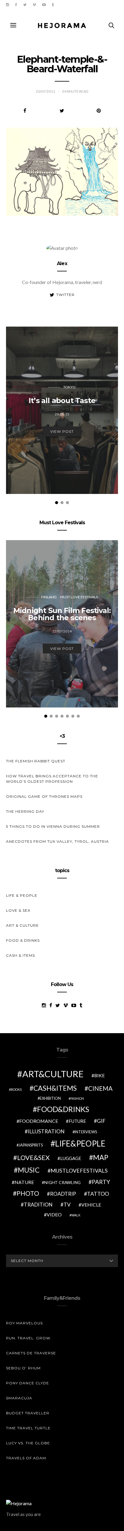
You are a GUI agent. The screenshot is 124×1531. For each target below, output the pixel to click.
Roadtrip (63, 1194)
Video (54, 1214)
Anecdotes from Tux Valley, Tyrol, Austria (57, 841)
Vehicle (91, 1204)
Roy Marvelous (24, 1323)
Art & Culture (22, 925)
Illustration (46, 1131)
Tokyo (69, 387)
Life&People (80, 1143)
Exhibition (50, 1098)
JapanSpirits (31, 1145)
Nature (24, 1182)
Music (29, 1170)
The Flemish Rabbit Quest (35, 761)
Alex (62, 263)
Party (101, 1181)
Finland (48, 597)
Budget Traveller (27, 1413)
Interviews (86, 1132)
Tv (67, 1204)
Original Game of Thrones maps (44, 796)
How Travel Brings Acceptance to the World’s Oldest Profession (52, 779)
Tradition (38, 1204)
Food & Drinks (23, 940)
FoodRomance (38, 1121)
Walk (75, 1215)
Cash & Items (20, 955)
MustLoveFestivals (79, 1170)
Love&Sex (33, 1157)
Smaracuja (19, 1398)
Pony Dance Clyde (27, 1383)
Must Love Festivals (79, 597)
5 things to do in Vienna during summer (53, 826)
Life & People (21, 895)
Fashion (77, 1098)
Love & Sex (18, 910)
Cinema (100, 1088)
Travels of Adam (26, 1458)
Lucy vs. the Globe (28, 1443)
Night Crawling (62, 1182)
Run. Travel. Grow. (28, 1338)
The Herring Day (25, 811)
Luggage (70, 1158)
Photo (28, 1193)
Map (100, 1157)
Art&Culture (53, 1074)
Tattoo (98, 1193)
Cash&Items (55, 1088)
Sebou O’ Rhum (23, 1368)
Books (16, 1089)
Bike (99, 1075)
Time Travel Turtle (28, 1428)
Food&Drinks (63, 1109)
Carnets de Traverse (31, 1353)
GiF (101, 1121)
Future (77, 1121)
